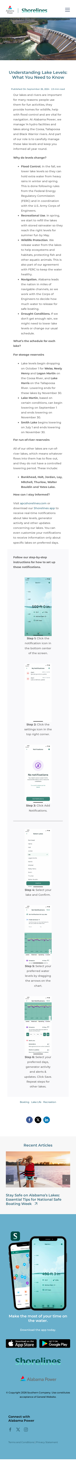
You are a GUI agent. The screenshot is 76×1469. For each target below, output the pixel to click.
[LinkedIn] (46, 1120)
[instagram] (26, 1430)
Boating (24, 1102)
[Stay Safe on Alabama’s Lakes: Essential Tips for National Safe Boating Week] (38, 1153)
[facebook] (10, 1430)
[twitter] (18, 1430)
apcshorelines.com (33, 503)
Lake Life (36, 1102)
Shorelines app (44, 508)
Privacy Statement (47, 1442)
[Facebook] (29, 1120)
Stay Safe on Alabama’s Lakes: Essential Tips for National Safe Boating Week (33, 1199)
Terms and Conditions (21, 1442)
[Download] (21, 1340)
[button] (10, 1180)
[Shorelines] (26, 6)
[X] (38, 1120)
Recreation (49, 1102)
